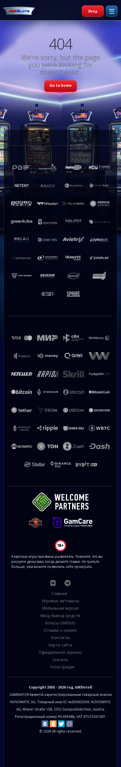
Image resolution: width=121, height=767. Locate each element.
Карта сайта (60, 645)
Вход (92, 11)
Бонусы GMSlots (60, 623)
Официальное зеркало (60, 652)
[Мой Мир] (69, 723)
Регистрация (62, 667)
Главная (59, 593)
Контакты (60, 637)
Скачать (60, 659)
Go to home (60, 85)
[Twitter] (61, 723)
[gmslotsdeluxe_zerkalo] (67, 583)
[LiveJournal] (77, 723)
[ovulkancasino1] (53, 583)
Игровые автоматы (60, 600)
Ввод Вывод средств (60, 615)
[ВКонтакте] (45, 723)
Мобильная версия (60, 608)
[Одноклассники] (53, 723)
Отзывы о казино (60, 630)
